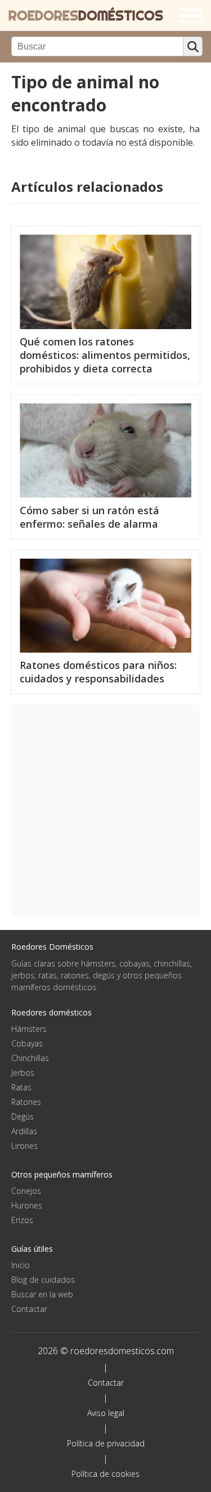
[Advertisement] (105, 810)
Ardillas (24, 1131)
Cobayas (27, 1043)
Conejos (26, 1190)
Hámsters (29, 1028)
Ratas (21, 1087)
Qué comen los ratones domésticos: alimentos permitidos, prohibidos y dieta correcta (105, 355)
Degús (22, 1116)
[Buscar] (193, 46)
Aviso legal (105, 1413)
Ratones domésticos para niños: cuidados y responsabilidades (98, 671)
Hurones (26, 1205)
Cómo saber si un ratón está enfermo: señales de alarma (89, 517)
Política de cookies (105, 1473)
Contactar (29, 1309)
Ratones (26, 1101)
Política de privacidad (106, 1443)
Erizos (22, 1220)
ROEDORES (85, 15)
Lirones (24, 1145)
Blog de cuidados (43, 1279)
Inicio (20, 1265)
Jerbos (22, 1072)
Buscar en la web (42, 1294)
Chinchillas (30, 1058)
